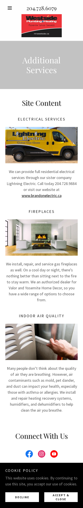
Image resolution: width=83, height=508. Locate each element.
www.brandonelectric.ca (42, 195)
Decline (22, 497)
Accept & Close (61, 497)
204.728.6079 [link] (41, 8)
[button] (10, 8)
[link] (41, 25)
